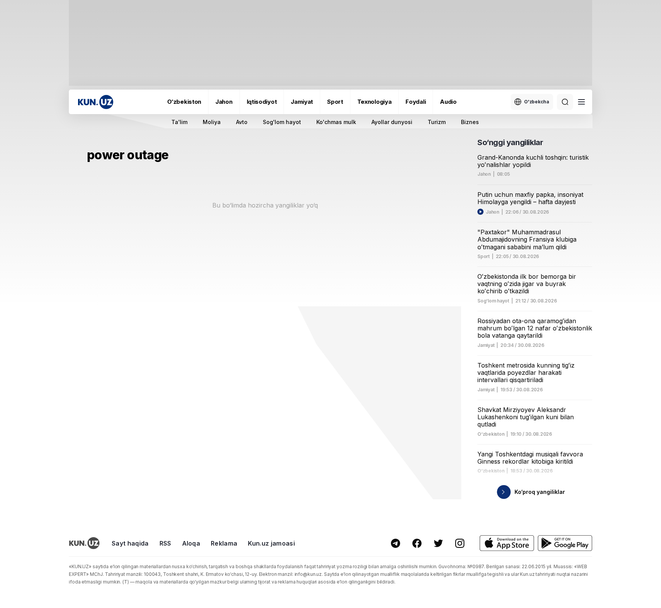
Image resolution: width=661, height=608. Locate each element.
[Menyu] (581, 101)
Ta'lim (179, 122)
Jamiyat (302, 101)
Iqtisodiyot (262, 101)
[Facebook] (417, 543)
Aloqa (191, 543)
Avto (241, 122)
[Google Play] (565, 543)
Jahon (224, 101)
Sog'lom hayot (282, 122)
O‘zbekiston (184, 101)
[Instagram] (459, 543)
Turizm (437, 122)
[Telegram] (395, 543)
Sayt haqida (130, 543)
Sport (335, 101)
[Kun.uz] (95, 102)
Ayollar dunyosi (391, 122)
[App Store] (507, 543)
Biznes (470, 122)
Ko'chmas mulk (336, 122)
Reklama (224, 543)
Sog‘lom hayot (493, 301)
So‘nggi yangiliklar (510, 142)
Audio (448, 101)
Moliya (212, 122)
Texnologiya (374, 101)
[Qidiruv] (565, 102)
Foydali (415, 101)
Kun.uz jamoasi (271, 543)
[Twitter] (438, 543)
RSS (165, 543)
